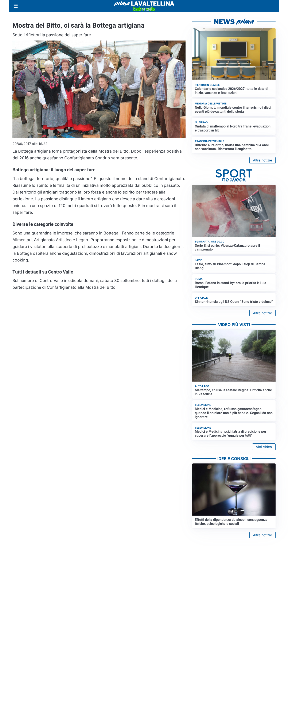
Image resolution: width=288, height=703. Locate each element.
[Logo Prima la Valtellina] (144, 6)
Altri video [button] (264, 447)
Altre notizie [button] (262, 160)
